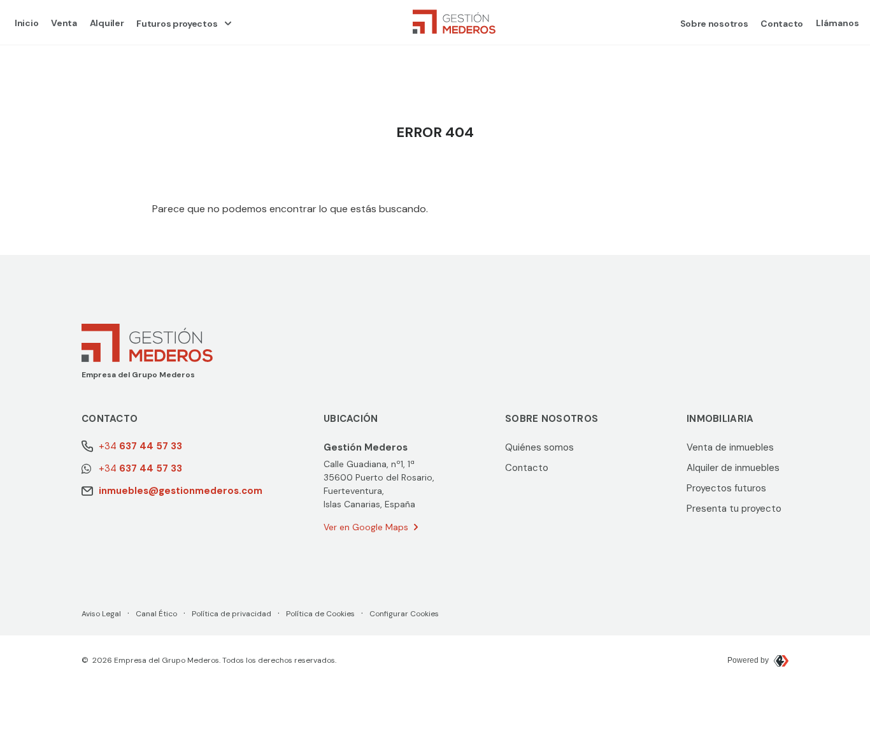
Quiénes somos (539, 447)
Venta (64, 23)
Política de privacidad (231, 614)
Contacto (781, 23)
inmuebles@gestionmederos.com (180, 490)
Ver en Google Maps (366, 527)
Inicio (26, 23)
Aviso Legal (101, 614)
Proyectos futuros (726, 488)
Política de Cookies (320, 614)
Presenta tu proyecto (734, 508)
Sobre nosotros (714, 23)
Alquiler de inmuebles (733, 467)
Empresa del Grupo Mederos (138, 375)
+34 (140, 446)
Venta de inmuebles (730, 447)
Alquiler (107, 23)
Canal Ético (156, 614)
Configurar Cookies (404, 614)
